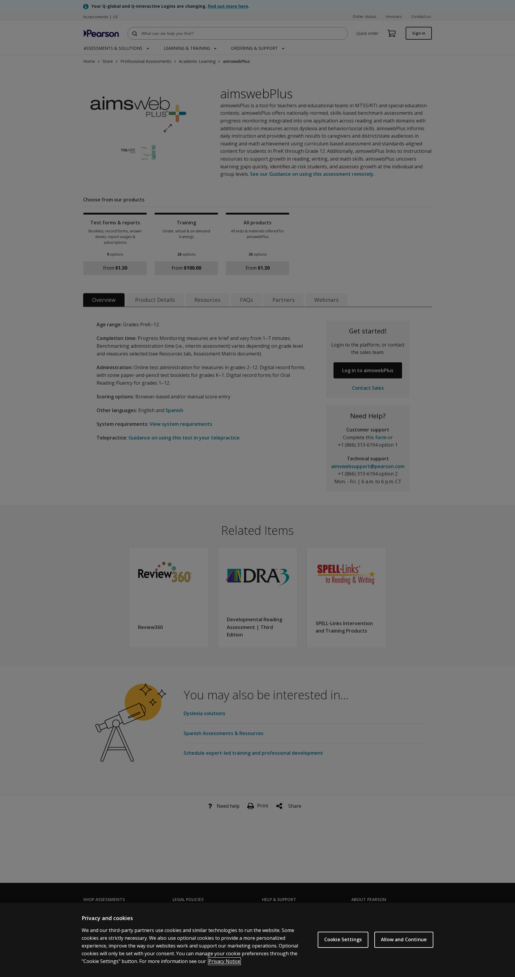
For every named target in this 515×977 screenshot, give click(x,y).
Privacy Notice (224, 961)
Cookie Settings (343, 939)
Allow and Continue (404, 939)
